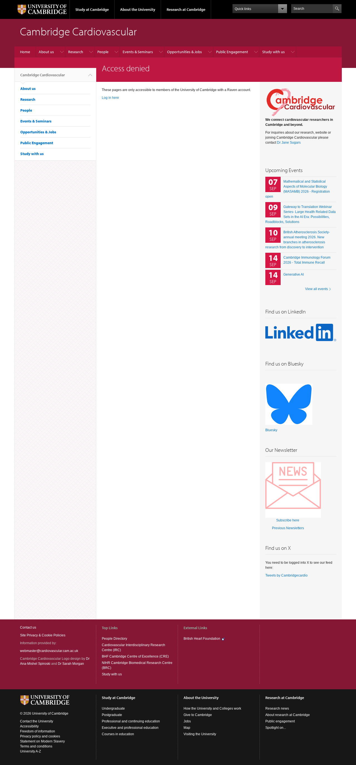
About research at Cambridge (287, 715)
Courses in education (118, 734)
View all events (316, 289)
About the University (137, 9)
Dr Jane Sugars (289, 142)
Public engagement (280, 721)
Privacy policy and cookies (40, 736)
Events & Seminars (138, 51)
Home (25, 51)
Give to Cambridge (198, 715)
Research (75, 51)
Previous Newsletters (288, 528)
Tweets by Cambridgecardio (286, 575)
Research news (277, 708)
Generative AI (293, 274)
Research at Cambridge (186, 9)
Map (187, 728)
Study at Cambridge (92, 9)
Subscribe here (287, 520)
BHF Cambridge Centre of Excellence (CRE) (135, 656)
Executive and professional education (130, 728)
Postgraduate (112, 715)
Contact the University (36, 721)
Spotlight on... (275, 728)
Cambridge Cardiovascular (42, 74)
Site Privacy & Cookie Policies (42, 635)
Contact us (28, 627)
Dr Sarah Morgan (71, 664)
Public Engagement (232, 51)
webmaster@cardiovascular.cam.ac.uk (49, 651)
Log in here (110, 98)
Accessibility (29, 726)
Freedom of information (37, 731)
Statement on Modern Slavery (42, 741)
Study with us (273, 51)
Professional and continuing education (131, 721)
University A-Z (30, 751)
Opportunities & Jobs (184, 51)
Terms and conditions (36, 746)
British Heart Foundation (202, 639)
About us (46, 51)
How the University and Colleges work (212, 708)
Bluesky (271, 430)
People (102, 51)
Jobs (187, 721)
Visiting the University (200, 734)
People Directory (114, 639)
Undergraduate (113, 708)
